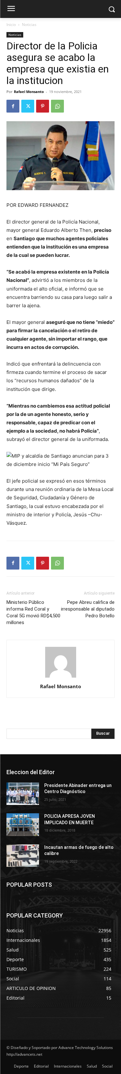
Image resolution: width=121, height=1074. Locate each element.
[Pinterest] (42, 106)
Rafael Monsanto (29, 91)
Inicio (11, 24)
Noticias (29, 24)
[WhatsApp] (57, 106)
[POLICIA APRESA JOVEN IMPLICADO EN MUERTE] (22, 824)
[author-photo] (60, 677)
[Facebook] (12, 106)
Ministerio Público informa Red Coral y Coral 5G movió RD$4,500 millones (33, 612)
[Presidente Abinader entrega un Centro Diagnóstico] (22, 793)
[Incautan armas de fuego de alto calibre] (22, 855)
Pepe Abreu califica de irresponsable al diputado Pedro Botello (88, 609)
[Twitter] (27, 106)
